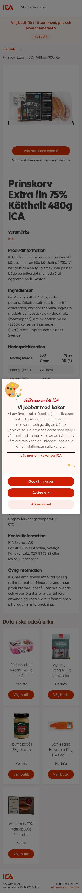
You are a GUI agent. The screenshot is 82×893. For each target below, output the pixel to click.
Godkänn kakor (41, 481)
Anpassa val (41, 504)
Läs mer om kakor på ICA (41, 455)
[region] (41, 446)
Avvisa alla (41, 493)
